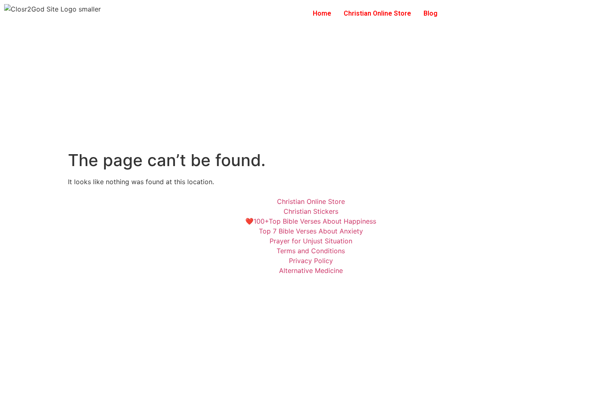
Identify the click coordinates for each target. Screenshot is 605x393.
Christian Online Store (377, 13)
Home (322, 13)
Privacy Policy (311, 261)
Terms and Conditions (311, 251)
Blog (430, 13)
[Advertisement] (302, 88)
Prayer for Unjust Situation (311, 241)
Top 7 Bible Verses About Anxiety (311, 231)
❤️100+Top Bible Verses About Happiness (310, 221)
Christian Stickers (311, 211)
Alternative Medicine (311, 270)
